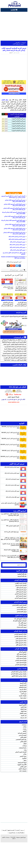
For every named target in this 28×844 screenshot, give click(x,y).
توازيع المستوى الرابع (21, 662)
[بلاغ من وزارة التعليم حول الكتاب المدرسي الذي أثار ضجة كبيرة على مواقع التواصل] (23, 539)
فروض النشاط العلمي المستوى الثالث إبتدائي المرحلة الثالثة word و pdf (14, 204)
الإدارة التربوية (23, 685)
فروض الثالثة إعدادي (21, 609)
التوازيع (24, 731)
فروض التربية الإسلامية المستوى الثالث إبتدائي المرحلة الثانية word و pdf (14, 233)
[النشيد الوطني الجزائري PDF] (23, 527)
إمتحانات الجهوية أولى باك (20, 618)
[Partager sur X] (17, 266)
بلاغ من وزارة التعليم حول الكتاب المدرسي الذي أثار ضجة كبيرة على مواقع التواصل (10, 539)
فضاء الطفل (23, 711)
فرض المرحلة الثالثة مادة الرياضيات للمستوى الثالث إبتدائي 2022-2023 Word (21, 288)
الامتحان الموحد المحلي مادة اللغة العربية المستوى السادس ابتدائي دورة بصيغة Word (13, 196)
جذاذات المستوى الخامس (20, 636)
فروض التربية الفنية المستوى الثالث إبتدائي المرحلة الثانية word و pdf (15, 225)
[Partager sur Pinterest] (14, 266)
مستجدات (24, 724)
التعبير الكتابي (23, 766)
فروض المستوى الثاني (21, 591)
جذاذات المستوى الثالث (20, 642)
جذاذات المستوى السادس (20, 634)
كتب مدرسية (23, 717)
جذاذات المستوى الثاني (21, 638)
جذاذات (24, 726)
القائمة (13, 10)
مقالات (24, 754)
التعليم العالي (23, 741)
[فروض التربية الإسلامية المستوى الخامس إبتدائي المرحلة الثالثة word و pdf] (7, 297)
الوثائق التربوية (22, 691)
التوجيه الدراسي (22, 735)
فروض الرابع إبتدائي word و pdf (17, 242)
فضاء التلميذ (23, 707)
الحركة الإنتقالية (22, 687)
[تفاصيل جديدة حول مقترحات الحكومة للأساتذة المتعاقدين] (23, 545)
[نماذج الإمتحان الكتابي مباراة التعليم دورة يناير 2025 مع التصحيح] (23, 521)
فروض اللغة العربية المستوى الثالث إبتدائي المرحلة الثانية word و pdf (21, 304)
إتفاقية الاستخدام (20, 832)
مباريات (24, 729)
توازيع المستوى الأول (21, 654)
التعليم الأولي (23, 737)
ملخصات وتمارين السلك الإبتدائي (18, 671)
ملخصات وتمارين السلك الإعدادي (18, 673)
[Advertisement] (14, 27)
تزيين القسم (23, 693)
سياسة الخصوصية (12, 832)
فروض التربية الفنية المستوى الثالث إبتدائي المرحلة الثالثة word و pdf (15, 200)
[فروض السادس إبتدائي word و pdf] (7, 281)
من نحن (22, 830)
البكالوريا (24, 758)
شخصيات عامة (22, 771)
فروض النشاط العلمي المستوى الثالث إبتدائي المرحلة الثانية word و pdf (14, 229)
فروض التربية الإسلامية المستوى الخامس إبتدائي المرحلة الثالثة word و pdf (7, 304)
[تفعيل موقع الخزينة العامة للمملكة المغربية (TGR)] (23, 551)
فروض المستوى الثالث (14, 270)
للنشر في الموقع (11, 830)
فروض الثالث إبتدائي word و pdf (17, 244)
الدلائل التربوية (23, 689)
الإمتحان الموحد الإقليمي (20, 583)
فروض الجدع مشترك (21, 627)
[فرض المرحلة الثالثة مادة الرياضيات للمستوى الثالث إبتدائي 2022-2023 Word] (21, 281)
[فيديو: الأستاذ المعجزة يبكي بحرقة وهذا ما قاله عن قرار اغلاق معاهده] (23, 557)
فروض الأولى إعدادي (21, 607)
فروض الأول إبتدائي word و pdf (17, 250)
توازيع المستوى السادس (20, 664)
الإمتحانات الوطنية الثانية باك (19, 620)
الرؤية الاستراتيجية (22, 762)
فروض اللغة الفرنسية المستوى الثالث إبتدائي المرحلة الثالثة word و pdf (14, 217)
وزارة (25, 750)
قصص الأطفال (23, 713)
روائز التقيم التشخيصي (21, 739)
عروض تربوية (23, 697)
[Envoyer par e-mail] (8, 266)
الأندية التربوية (23, 683)
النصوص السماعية (22, 733)
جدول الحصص (23, 756)
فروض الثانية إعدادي (21, 611)
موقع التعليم (5, 99)
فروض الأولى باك (22, 623)
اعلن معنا (4, 830)
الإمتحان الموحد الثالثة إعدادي (19, 605)
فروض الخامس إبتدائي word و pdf (17, 239)
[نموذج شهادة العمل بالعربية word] (23, 533)
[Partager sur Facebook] (20, 266)
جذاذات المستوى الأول (21, 644)
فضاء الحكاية (23, 709)
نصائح (25, 760)
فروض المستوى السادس (20, 598)
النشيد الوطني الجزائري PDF (12, 525)
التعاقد (24, 743)
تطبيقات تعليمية (22, 695)
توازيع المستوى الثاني (21, 658)
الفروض (21, 270)
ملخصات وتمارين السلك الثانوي (19, 676)
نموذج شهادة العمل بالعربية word (11, 531)
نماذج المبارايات (22, 747)
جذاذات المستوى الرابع (21, 640)
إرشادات (24, 745)
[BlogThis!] (11, 266)
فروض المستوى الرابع (21, 596)
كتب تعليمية (23, 715)
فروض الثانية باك (22, 625)
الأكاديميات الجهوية (22, 764)
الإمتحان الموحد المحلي (20, 585)
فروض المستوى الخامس (20, 593)
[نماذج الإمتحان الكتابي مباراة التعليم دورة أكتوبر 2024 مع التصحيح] (23, 515)
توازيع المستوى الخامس (20, 660)
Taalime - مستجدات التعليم (8, 837)
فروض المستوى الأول (21, 587)
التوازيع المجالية (22, 652)
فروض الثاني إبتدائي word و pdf (17, 247)
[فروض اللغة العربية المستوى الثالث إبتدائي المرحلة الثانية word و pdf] (21, 297)
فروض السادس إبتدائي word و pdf (17, 236)
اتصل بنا (17, 830)
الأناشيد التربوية (22, 705)
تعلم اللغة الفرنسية (22, 576)
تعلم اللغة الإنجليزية (21, 574)
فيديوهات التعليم (22, 768)
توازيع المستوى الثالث (21, 656)
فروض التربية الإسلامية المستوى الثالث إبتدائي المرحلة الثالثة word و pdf (14, 209)
